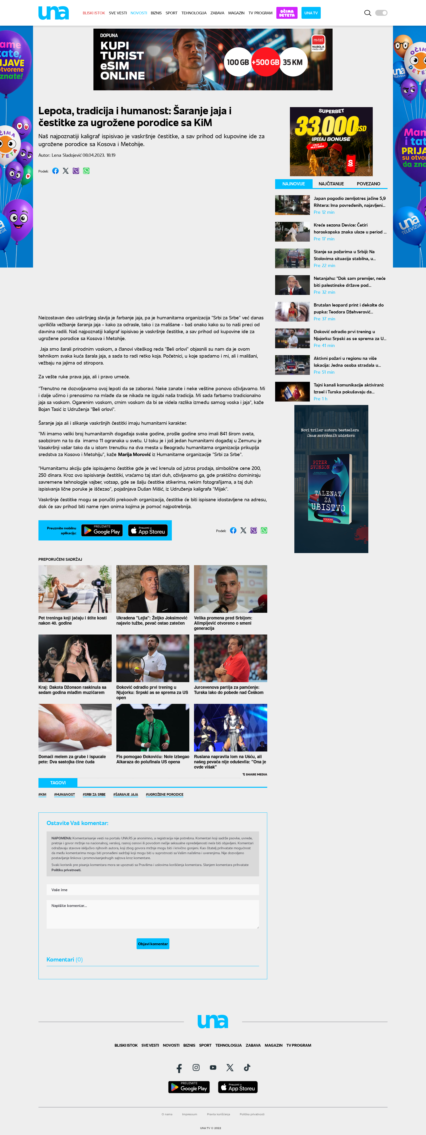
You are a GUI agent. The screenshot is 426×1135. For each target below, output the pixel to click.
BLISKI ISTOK (94, 12)
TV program (260, 12)
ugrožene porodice (165, 794)
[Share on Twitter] (66, 171)
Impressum (189, 1114)
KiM (43, 794)
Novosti (139, 12)
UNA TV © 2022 (210, 1128)
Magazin (236, 12)
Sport (172, 12)
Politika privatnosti (252, 1114)
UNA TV (311, 12)
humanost (65, 794)
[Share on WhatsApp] (86, 171)
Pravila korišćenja (218, 1114)
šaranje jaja (126, 794)
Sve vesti (118, 12)
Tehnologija (194, 12)
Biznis (156, 12)
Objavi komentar (153, 943)
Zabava (217, 12)
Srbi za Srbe (95, 794)
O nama (167, 1114)
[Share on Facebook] (55, 171)
